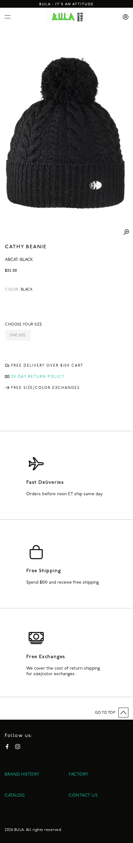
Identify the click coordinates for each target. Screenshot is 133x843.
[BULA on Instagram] (17, 746)
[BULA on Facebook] (7, 746)
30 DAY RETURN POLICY (38, 377)
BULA (19, 830)
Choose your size (23, 324)
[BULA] (66, 16)
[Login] (123, 17)
